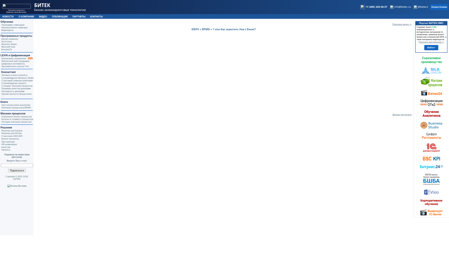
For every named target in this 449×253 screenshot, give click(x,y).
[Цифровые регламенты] (431, 135)
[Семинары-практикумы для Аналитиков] (431, 113)
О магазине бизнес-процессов (16, 116)
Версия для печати (402, 114)
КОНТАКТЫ (96, 16)
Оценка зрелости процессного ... (16, 95)
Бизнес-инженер (9, 39)
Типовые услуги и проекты (14, 75)
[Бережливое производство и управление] (431, 60)
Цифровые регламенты (13, 64)
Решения (6, 127)
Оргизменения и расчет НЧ (15, 66)
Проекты (5, 150)
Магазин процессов (13, 113)
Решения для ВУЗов (11, 133)
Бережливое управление (14, 58)
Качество (6, 147)
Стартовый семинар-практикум (17, 80)
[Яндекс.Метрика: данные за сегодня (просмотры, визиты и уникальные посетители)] (16, 185)
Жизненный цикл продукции (15, 61)
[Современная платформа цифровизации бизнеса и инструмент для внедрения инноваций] (431, 70)
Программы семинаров (12, 25)
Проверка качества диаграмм (16, 88)
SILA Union (6, 41)
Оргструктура (8, 142)
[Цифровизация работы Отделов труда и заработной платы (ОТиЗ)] (431, 102)
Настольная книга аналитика (15, 105)
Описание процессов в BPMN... (16, 107)
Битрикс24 (6, 49)
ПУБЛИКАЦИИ (60, 16)
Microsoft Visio (8, 47)
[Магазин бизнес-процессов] (431, 81)
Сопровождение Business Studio (17, 78)
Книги (4, 101)
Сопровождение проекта (13, 83)
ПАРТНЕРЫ (79, 16)
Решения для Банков (11, 130)
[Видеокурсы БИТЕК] (431, 92)
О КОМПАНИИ (26, 16)
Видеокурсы (7, 30)
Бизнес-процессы (10, 139)
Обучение (7, 21)
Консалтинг (8, 71)
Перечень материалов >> (431, 42)
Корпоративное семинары (14, 27)
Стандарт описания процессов (16, 86)
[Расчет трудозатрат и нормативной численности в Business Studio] (431, 125)
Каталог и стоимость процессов (17, 119)
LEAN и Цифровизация (15, 55)
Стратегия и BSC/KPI (11, 136)
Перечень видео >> (402, 24)
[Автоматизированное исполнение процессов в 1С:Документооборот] (431, 147)
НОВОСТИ (8, 16)
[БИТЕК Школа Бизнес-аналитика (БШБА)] (431, 179)
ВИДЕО (43, 16)
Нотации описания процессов (16, 122)
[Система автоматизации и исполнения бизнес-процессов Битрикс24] (431, 167)
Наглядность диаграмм (12, 91)
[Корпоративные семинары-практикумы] (431, 202)
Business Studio (9, 44)
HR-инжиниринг (9, 144)
